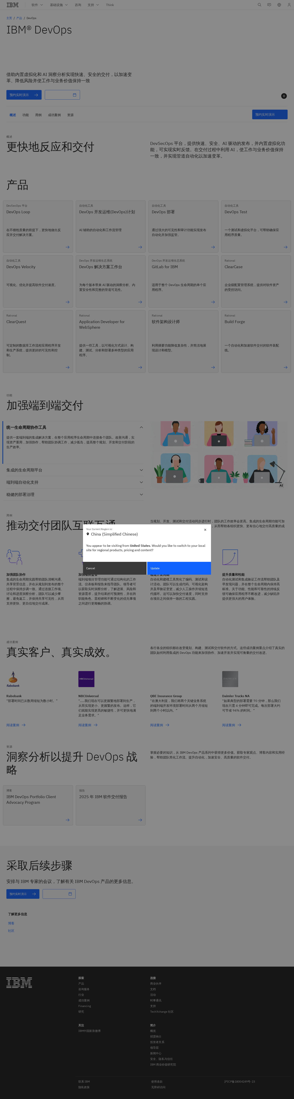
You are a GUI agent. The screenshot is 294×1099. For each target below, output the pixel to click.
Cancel (90, 568)
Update (155, 568)
